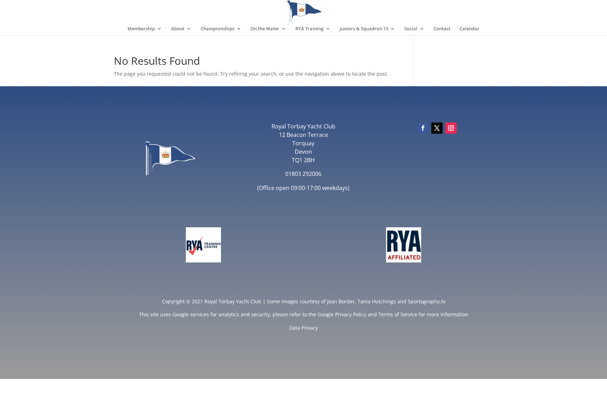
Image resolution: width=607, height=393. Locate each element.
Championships (217, 29)
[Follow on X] (437, 128)
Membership (141, 29)
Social (410, 29)
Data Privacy (303, 327)
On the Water (264, 29)
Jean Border (341, 301)
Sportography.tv (426, 301)
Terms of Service (397, 314)
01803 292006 (303, 174)
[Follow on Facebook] (423, 128)
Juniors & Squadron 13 (364, 29)
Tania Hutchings (377, 301)
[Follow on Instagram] (451, 128)
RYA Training (309, 29)
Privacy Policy (350, 314)
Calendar (469, 29)
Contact (441, 29)
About (177, 29)
